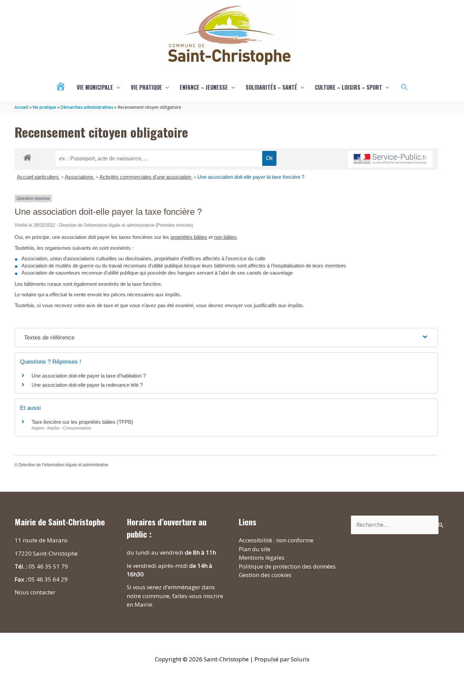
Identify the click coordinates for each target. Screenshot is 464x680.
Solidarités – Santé (271, 87)
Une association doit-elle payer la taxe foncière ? (250, 177)
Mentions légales (261, 557)
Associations (80, 177)
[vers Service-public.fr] (390, 159)
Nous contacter (35, 592)
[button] (404, 87)
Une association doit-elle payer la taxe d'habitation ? (89, 376)
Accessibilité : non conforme (276, 540)
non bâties (225, 237)
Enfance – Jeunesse (204, 87)
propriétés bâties (189, 237)
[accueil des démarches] (27, 156)
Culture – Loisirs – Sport (348, 87)
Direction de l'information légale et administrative (63, 465)
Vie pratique (146, 87)
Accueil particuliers (38, 177)
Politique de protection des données (287, 566)
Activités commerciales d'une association (146, 177)
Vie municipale (95, 87)
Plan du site (254, 549)
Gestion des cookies (265, 575)
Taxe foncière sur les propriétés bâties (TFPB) (82, 422)
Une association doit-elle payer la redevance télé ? (87, 385)
